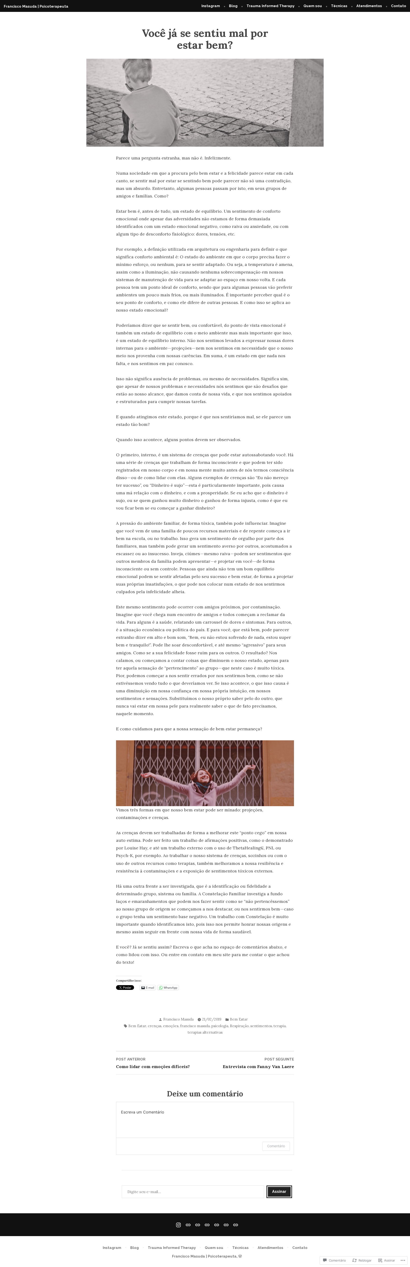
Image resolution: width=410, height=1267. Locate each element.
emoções (170, 1026)
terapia (280, 1026)
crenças (154, 1026)
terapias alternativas (205, 1032)
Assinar (279, 1191)
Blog (233, 6)
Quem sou (312, 6)
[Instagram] (179, 1224)
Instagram (210, 6)
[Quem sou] (207, 1224)
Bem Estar (239, 1019)
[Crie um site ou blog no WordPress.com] (240, 1256)
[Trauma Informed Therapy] (197, 1224)
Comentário (276, 1146)
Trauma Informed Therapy (270, 6)
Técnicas (339, 6)
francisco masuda (195, 1026)
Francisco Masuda (178, 1019)
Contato (398, 6)
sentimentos (261, 1026)
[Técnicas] (216, 1224)
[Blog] (188, 1224)
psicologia (219, 1026)
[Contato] (234, 1224)
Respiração (239, 1026)
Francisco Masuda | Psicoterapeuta (36, 6)
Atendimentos (369, 6)
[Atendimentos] (226, 1224)
